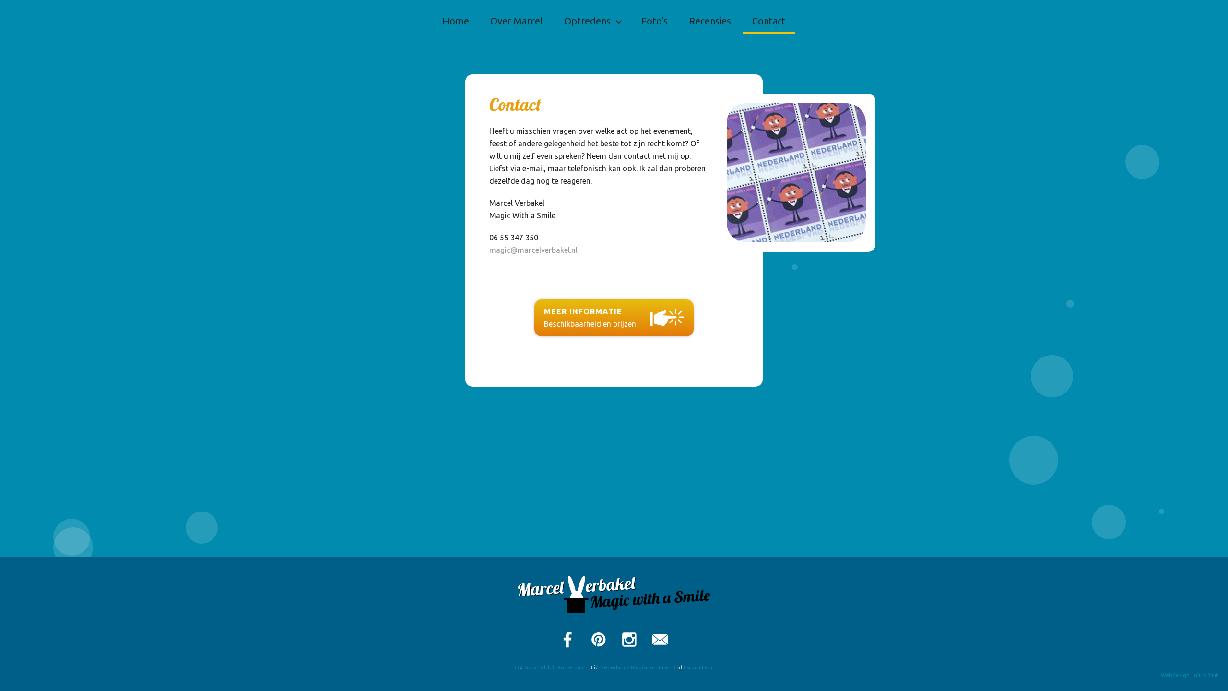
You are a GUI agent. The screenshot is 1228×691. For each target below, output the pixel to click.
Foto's (654, 20)
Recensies (710, 20)
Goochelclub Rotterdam (554, 667)
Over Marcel (516, 20)
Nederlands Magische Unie (634, 667)
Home (455, 20)
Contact (769, 20)
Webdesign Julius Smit (1189, 675)
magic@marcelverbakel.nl (533, 250)
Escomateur (698, 667)
